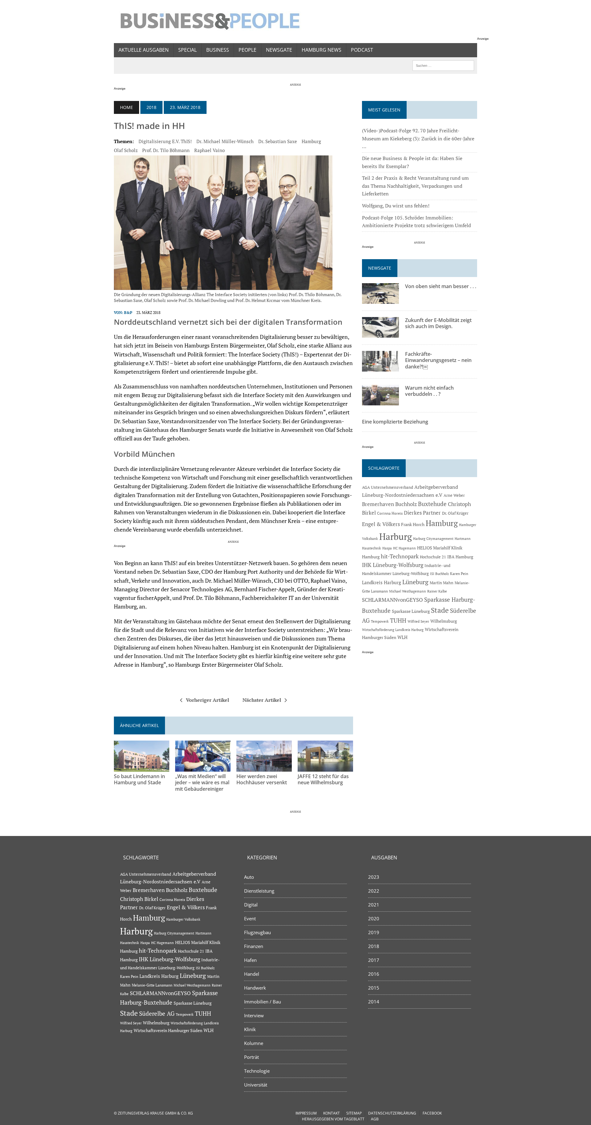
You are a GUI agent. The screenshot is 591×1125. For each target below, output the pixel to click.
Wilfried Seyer (418, 621)
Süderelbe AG (157, 1013)
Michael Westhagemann (407, 591)
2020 (373, 918)
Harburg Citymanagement (433, 538)
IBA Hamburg (460, 557)
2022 (373, 891)
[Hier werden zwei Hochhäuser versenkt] (264, 767)
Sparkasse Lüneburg (411, 611)
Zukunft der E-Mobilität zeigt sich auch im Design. (438, 323)
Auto (249, 877)
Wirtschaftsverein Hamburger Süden (168, 1030)
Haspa (387, 548)
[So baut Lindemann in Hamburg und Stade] (141, 767)
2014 (373, 1001)
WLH (402, 637)
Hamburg (311, 141)
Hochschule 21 (433, 557)
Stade (440, 610)
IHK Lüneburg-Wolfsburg (392, 565)
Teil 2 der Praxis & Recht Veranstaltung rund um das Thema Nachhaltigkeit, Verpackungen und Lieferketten (415, 186)
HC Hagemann (404, 548)
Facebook (432, 1113)
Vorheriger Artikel (207, 700)
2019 (373, 932)
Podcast (362, 49)
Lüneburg (415, 582)
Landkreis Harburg (381, 582)
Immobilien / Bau (262, 1001)
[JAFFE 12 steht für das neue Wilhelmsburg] (325, 767)
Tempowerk (380, 621)
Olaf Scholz (126, 150)
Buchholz (406, 504)
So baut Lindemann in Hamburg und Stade (139, 779)
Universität (255, 1085)
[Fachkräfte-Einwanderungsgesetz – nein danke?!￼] (380, 367)
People (247, 49)
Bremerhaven (378, 504)
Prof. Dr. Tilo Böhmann (166, 150)
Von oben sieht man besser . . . (440, 286)
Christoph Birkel (139, 899)
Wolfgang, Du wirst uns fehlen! (395, 205)
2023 (373, 877)
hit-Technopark (400, 556)
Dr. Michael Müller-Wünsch (225, 141)
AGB (375, 1119)
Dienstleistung (259, 891)
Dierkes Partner (422, 512)
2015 (373, 988)
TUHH (398, 621)
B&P (128, 312)
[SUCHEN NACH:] (443, 65)
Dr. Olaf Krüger (455, 513)
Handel (251, 974)
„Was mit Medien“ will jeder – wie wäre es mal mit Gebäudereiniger (202, 783)
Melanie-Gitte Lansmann (152, 985)
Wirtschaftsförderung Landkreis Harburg (393, 630)
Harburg (395, 536)
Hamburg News (321, 49)
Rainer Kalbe (437, 591)
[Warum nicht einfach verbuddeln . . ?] (380, 401)
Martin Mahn (441, 582)
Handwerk (255, 988)
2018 (151, 107)
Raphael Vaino (209, 150)
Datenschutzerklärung (392, 1113)
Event (250, 918)
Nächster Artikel (262, 700)
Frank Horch (412, 524)
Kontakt (331, 1113)
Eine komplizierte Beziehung (395, 421)
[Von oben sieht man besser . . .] (380, 299)
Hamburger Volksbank (183, 919)
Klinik (250, 1029)
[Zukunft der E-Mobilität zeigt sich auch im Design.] (380, 333)
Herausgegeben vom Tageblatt (333, 1119)
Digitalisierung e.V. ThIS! (165, 141)
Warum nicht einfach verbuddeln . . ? (429, 391)
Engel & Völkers (381, 524)
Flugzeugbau (257, 932)
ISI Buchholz (439, 573)
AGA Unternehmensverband (387, 487)
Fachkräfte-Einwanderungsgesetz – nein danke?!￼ (438, 360)
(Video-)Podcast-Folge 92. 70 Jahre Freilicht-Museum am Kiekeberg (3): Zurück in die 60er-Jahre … (418, 138)
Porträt (251, 1057)
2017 (373, 960)
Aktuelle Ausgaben (144, 49)
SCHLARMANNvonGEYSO (392, 599)
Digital (251, 905)
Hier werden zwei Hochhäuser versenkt (261, 779)
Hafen (250, 960)
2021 (373, 905)
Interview (254, 1015)
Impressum (306, 1113)
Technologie (257, 1071)
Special (187, 49)
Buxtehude (432, 504)
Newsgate (279, 49)
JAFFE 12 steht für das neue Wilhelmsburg (323, 779)
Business (217, 49)
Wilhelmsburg (443, 621)
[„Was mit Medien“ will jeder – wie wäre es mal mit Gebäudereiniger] (203, 767)
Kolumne (253, 1043)
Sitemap (354, 1113)
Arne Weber (454, 495)
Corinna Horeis (390, 513)
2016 (373, 974)
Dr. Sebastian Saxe (277, 141)
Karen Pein (459, 573)
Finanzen (253, 946)
